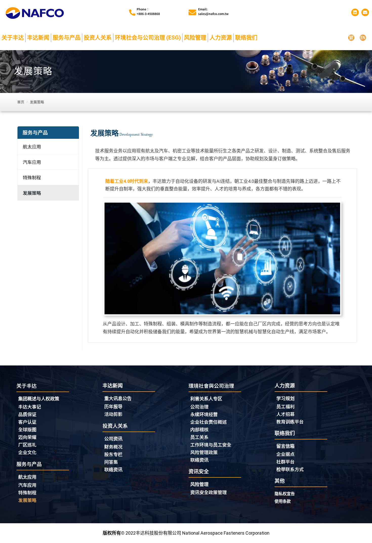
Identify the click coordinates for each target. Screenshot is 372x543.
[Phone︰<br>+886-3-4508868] (132, 12)
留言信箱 (285, 446)
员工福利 (285, 406)
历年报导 (113, 406)
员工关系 (199, 437)
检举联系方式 (290, 469)
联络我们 (246, 37)
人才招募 (285, 414)
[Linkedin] (355, 12)
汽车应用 (32, 162)
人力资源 (221, 37)
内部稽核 (199, 429)
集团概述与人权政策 (38, 398)
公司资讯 (113, 438)
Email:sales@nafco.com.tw (213, 11)
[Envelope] (365, 12)
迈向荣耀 (27, 437)
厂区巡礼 (27, 444)
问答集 (111, 461)
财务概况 (113, 446)
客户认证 (27, 421)
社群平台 (285, 461)
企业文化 (27, 452)
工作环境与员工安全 (210, 444)
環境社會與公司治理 (211, 385)
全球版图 (27, 429)
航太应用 (32, 146)
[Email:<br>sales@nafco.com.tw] (192, 12)
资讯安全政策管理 (208, 492)
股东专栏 (113, 454)
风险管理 (195, 37)
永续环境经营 (204, 414)
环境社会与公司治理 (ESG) (148, 37)
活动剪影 (113, 414)
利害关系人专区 (206, 398)
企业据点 (285, 454)
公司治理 (199, 406)
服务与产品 (66, 37)
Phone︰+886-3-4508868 (148, 11)
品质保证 (27, 414)
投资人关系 (98, 37)
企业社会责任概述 (208, 421)
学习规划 (285, 398)
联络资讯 (113, 469)
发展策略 (32, 192)
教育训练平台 (290, 421)
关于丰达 (13, 37)
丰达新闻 (38, 37)
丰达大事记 (29, 406)
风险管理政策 (204, 452)
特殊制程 (32, 177)
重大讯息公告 (118, 398)
